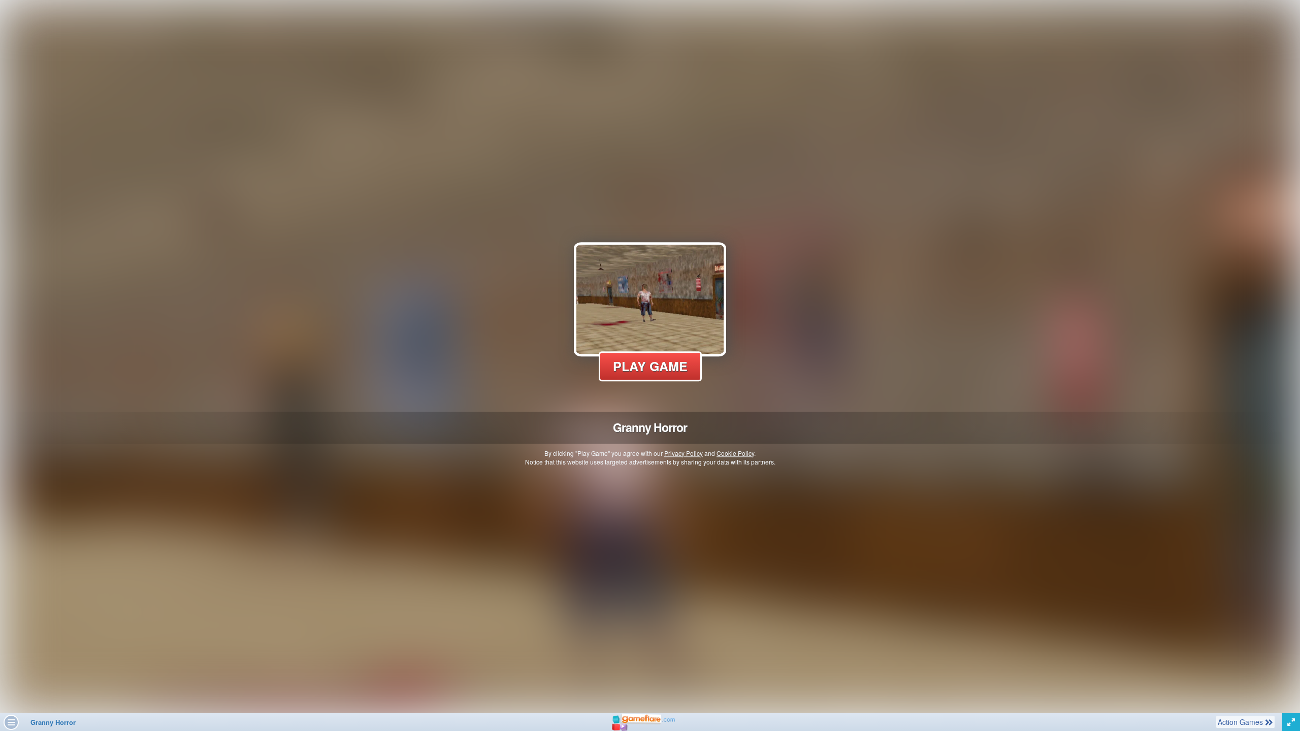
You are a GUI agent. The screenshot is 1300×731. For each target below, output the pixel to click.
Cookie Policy (735, 453)
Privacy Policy (683, 453)
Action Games (1241, 721)
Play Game (650, 366)
